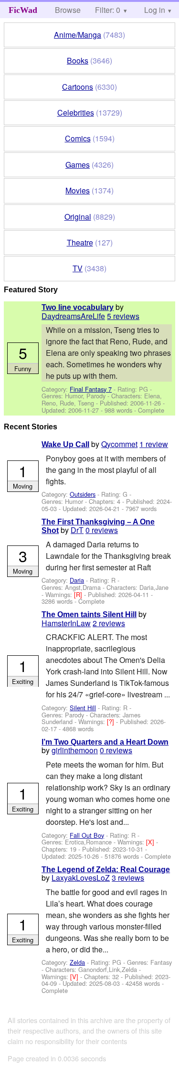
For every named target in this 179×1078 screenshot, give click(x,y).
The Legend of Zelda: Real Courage (106, 869)
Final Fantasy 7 (91, 389)
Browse (68, 9)
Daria (77, 580)
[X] (151, 841)
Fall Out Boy (87, 835)
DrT (77, 529)
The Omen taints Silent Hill (89, 614)
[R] (79, 594)
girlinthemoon (75, 750)
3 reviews (128, 877)
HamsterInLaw (66, 623)
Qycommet (119, 443)
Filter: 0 (107, 9)
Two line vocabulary (78, 307)
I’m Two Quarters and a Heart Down (105, 742)
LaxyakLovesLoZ (81, 877)
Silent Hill (83, 707)
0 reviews (101, 529)
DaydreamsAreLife (73, 315)
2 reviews (109, 623)
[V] (75, 976)
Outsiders (82, 494)
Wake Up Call (65, 444)
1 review (153, 443)
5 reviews (123, 315)
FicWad (23, 10)
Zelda (77, 962)
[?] (111, 721)
